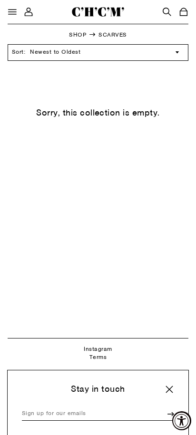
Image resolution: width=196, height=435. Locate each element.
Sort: (18, 52)
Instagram (98, 349)
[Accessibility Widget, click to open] (181, 420)
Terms (98, 357)
